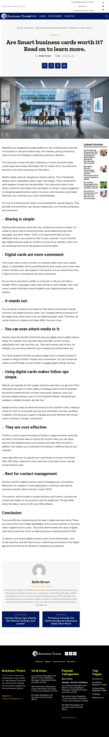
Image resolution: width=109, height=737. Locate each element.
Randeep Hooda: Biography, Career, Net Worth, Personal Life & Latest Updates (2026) (91, 172)
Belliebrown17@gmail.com (12, 698)
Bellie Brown (45, 56)
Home (20, 28)
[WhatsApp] (64, 66)
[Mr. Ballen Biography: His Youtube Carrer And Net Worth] (103, 184)
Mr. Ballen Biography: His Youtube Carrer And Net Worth (91, 185)
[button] (106, 16)
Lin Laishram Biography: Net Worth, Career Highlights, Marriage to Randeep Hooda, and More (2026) (91, 156)
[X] (51, 66)
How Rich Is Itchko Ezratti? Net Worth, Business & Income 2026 (91, 195)
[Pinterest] (58, 66)
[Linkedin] (103, 6)
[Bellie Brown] (40, 570)
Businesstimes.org (68, 717)
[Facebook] (103, 3)
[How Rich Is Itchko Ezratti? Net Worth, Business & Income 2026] (103, 193)
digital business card (14, 273)
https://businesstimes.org (41, 586)
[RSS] (103, 9)
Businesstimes (7, 675)
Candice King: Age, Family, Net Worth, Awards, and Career (21, 621)
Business (29, 28)
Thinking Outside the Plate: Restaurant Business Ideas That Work (61, 621)
